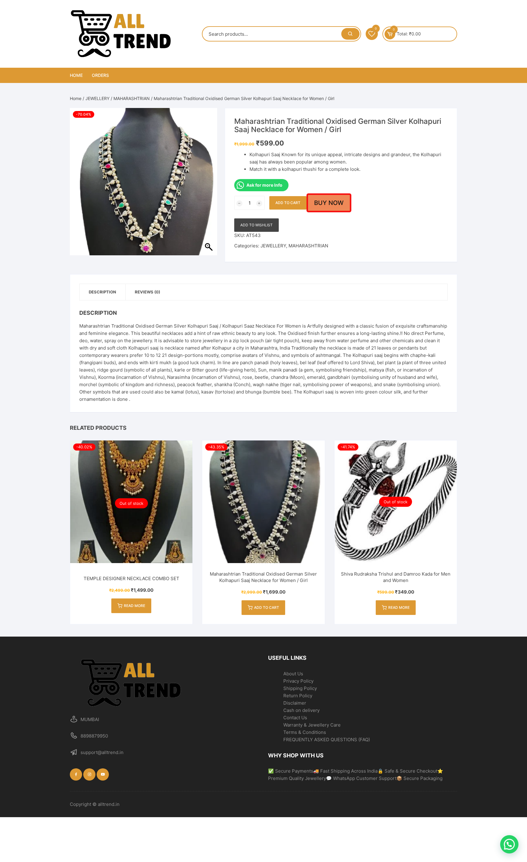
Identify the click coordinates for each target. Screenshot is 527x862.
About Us (293, 674)
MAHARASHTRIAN (131, 98)
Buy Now (329, 203)
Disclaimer (294, 703)
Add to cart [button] (266, 607)
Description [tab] (102, 291)
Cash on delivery (301, 710)
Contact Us (295, 717)
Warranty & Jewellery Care (312, 725)
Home (76, 75)
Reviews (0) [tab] (147, 291)
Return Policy (297, 696)
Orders (100, 75)
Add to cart (287, 202)
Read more (134, 605)
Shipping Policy (300, 688)
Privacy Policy (298, 681)
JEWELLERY (97, 98)
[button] (509, 844)
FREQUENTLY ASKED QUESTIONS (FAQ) (326, 739)
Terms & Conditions (304, 732)
